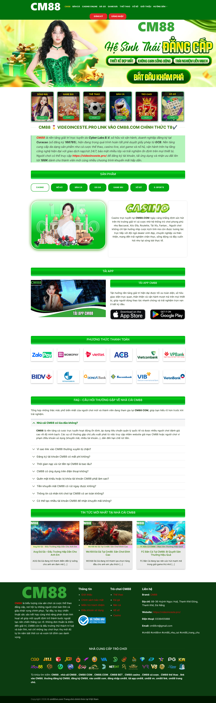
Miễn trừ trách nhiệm (92, 605)
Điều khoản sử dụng (92, 610)
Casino (117, 615)
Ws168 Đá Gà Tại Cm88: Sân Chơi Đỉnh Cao (108, 553)
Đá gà (116, 599)
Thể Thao (125, 6)
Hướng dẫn (159, 6)
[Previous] (30, 547)
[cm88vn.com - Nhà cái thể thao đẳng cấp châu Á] (45, 7)
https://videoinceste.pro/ (167, 612)
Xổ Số (135, 6)
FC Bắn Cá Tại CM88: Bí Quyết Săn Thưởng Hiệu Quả (161, 553)
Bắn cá (117, 605)
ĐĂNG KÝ (98, 16)
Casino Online (89, 6)
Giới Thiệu (145, 6)
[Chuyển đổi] (34, 423)
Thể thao (118, 594)
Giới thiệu (86, 594)
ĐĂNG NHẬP (118, 16)
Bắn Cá (76, 6)
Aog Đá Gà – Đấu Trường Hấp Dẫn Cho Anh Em (55, 553)
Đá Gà (102, 6)
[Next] (186, 547)
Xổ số (116, 610)
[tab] (40, 187)
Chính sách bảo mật (92, 599)
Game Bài (113, 6)
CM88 (67, 6)
